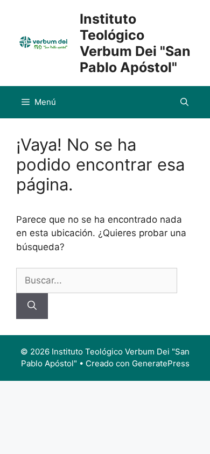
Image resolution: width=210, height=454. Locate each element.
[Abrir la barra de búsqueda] (184, 102)
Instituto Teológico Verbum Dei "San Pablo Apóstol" (135, 43)
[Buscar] (32, 306)
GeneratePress (161, 363)
